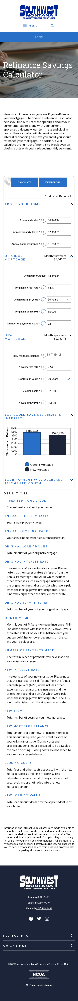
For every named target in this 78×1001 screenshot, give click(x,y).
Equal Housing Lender (41, 985)
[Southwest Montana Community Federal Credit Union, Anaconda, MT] (39, 12)
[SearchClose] (52, 25)
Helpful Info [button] (16, 935)
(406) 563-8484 (43, 908)
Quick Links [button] (15, 945)
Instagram (47, 919)
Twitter (39, 919)
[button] (39, 204)
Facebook (31, 919)
